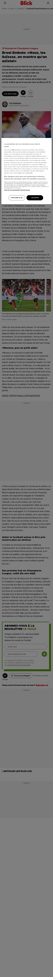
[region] (26, 171)
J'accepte (35, 197)
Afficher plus (17, 197)
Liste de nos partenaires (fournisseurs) (17, 190)
